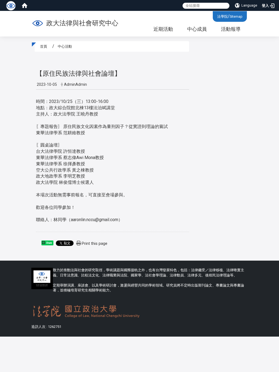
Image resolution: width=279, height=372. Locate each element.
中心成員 (197, 29)
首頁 (43, 46)
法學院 (222, 16)
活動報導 (231, 29)
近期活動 (163, 29)
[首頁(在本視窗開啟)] (24, 5)
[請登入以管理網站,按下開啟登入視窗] (11, 5)
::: (215, 16)
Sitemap (236, 16)
